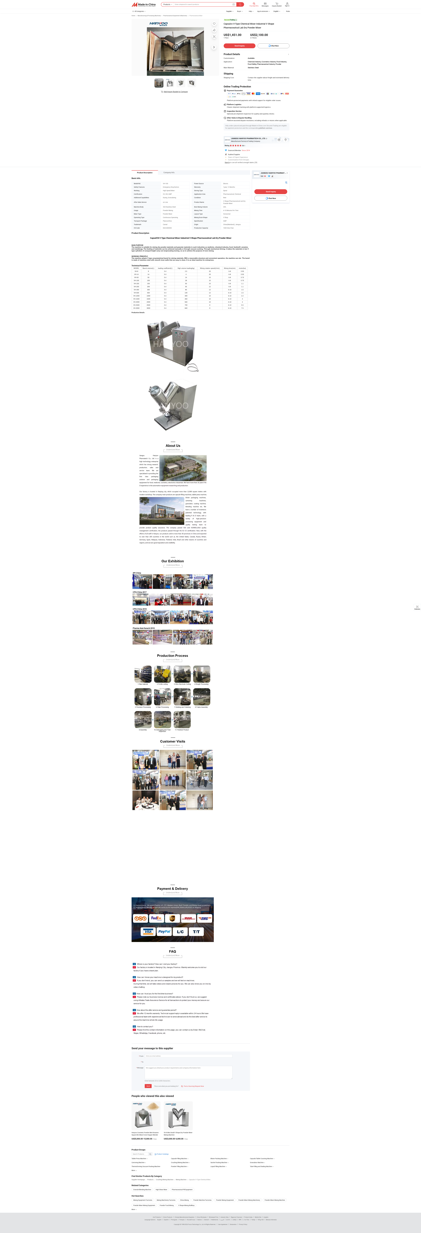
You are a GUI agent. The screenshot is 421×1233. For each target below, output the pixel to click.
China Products (167, 1217)
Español (166, 1220)
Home (133, 15)
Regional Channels (236, 1217)
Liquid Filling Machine (217, 1166)
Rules (288, 11)
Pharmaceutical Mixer (195, 15)
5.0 (262, 176)
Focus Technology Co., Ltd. (196, 1224)
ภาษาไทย (246, 1220)
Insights (266, 1217)
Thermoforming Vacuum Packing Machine (146, 1166)
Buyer (239, 11)
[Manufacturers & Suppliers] (143, 4)
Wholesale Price (213, 1217)
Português (174, 1220)
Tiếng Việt (261, 1220)
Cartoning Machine (138, 1162)
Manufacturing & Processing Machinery (149, 15)
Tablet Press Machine (139, 1158)
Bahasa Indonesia (271, 1220)
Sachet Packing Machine (218, 1162)
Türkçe (253, 1220)
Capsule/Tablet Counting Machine (261, 1158)
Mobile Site (258, 1217)
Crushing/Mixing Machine (179, 1162)
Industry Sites (225, 1217)
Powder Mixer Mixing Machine (275, 1200)
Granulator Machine (257, 1162)
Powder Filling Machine (179, 1166)
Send (148, 1086)
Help (250, 11)
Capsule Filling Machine (179, 1158)
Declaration (233, 1224)
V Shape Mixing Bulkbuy (186, 1205)
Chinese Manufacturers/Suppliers (184, 1217)
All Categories (139, 11)
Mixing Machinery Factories (166, 1200)
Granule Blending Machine (142, 1189)
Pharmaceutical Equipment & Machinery (175, 15)
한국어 (228, 1220)
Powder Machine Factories (202, 1200)
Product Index (248, 1217)
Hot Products (157, 1217)
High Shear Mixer (161, 1189)
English (159, 1220)
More (133, 1209)
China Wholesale (202, 1217)
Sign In (227, 162)
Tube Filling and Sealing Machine (261, 1166)
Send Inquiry (240, 46)
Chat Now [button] (275, 46)
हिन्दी (240, 1220)
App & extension (262, 11)
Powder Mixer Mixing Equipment (144, 1205)
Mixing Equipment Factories (142, 1200)
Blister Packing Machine (218, 1158)
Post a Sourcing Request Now (192, 1086)
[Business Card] (286, 182)
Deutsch (206, 1220)
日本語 (234, 1220)
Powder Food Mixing (167, 1205)
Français (182, 1220)
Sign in (287, 6)
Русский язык (191, 1220)
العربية (222, 1220)
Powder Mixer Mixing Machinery (249, 1200)
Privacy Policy (243, 1224)
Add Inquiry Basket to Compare (176, 91)
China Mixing (184, 1200)
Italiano (199, 1220)
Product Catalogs (162, 1154)
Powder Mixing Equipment (225, 1200)
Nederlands (214, 1220)
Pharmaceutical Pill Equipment (182, 1189)
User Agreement (222, 1224)
